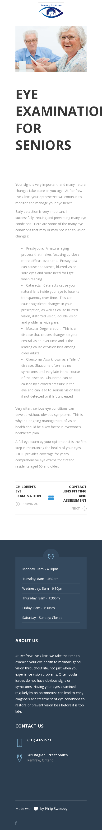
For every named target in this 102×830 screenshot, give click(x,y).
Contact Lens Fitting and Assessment (74, 493)
